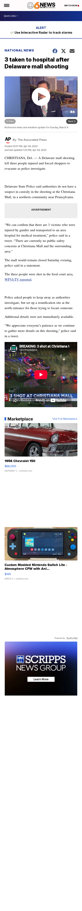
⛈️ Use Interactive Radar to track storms (41, 32)
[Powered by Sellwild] (71, 638)
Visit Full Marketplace (64, 419)
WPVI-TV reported (18, 279)
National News (19, 50)
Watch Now (71, 5)
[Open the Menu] (6, 5)
